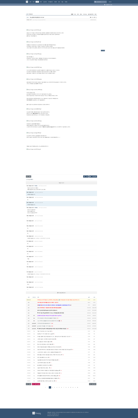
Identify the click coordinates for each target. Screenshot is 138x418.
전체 (72, 14)
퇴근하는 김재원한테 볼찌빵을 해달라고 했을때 (47, 378)
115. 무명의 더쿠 (30, 261)
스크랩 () (94, 176)
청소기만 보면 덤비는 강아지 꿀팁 (44, 344)
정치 (95, 14)
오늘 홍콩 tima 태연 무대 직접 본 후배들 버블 (46, 360)
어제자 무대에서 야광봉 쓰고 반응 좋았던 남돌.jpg (48, 370)
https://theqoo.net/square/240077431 (38, 19)
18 (72, 349)
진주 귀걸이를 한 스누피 (42, 357)
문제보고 (87, 412)
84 (78, 299)
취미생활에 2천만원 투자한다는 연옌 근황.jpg (47, 375)
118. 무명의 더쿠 (30, 277)
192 (59, 375)
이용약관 (53, 412)
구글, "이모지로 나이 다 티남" (43, 331)
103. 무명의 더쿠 (30, 197)
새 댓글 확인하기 (62, 292)
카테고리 (29, 14)
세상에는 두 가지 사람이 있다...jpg (44, 333)
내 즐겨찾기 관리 (108, 4)
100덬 (36, 185)
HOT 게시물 (37, 384)
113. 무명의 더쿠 (30, 251)
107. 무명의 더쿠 (30, 220)
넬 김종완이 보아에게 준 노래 (43, 365)
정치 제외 (94, 384)
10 (61, 370)
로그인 (110, 1)
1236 (67, 328)
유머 (78, 14)
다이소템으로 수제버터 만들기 (43, 341)
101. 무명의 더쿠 (30, 185)
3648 (52, 323)
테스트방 (78, 412)
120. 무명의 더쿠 (30, 287)
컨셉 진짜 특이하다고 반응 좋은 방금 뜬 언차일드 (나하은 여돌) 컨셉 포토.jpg (53, 349)
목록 (29, 176)
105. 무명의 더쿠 (30, 207)
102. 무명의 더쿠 (30, 192)
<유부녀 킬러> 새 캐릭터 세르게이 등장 (45, 339)
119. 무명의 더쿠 (30, 282)
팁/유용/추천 (91, 14)
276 (61, 320)
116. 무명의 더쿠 (30, 266)
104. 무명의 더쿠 (30, 202)
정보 (81, 14)
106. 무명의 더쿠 (30, 215)
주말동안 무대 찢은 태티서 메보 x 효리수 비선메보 (48, 373)
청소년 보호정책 (66, 412)
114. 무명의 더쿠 (30, 256)
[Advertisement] (106, 28)
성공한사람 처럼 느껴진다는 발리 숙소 (45, 380)
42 (50, 367)
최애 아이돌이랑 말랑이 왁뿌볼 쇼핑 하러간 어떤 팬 (48, 346)
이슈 (75, 14)
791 (57, 318)
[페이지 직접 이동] (73, 387)
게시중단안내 (73, 412)
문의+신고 (82, 412)
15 (63, 354)
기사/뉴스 (85, 14)
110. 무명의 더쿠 (30, 236)
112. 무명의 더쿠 (30, 246)
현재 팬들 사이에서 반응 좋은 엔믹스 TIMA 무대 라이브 (49, 354)
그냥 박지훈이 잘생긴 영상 (43, 362)
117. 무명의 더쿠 (30, 271)
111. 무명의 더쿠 (30, 241)
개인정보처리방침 (59, 412)
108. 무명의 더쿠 (30, 225)
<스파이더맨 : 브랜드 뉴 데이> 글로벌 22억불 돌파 (48, 352)
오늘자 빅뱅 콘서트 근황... (42, 367)
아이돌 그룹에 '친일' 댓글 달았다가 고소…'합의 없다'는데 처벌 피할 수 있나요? (53, 336)
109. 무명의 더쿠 (30, 231)
